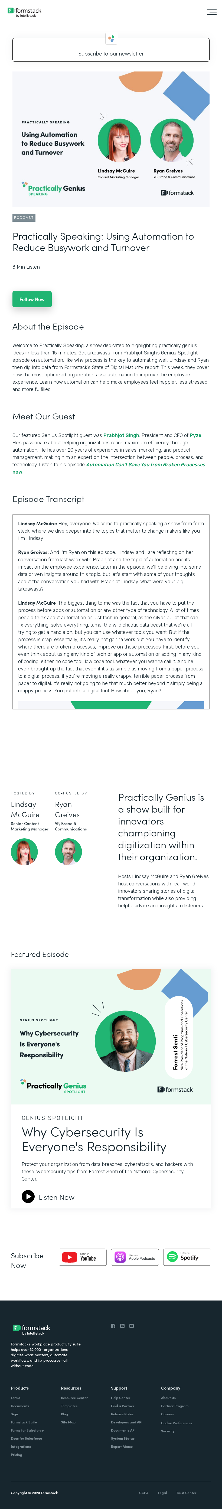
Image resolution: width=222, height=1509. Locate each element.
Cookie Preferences (176, 1422)
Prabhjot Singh (121, 435)
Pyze (195, 435)
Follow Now (32, 299)
